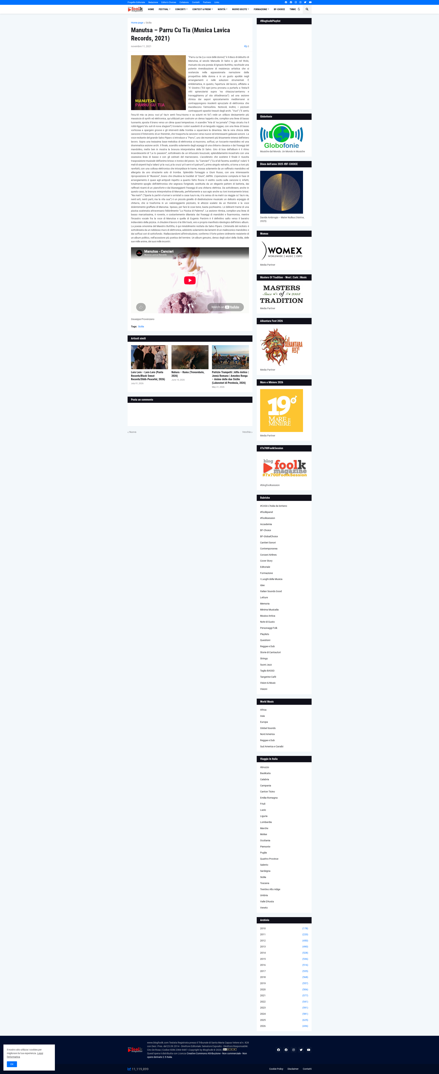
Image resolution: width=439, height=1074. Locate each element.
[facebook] (286, 2)
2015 (284, 959)
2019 (284, 983)
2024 (284, 1013)
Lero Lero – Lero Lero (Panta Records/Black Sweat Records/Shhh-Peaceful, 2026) (148, 376)
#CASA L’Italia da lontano (273, 506)
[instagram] (296, 2)
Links (216, 2)
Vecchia (246, 432)
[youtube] (310, 2)
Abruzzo (264, 767)
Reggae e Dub (267, 646)
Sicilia (149, 22)
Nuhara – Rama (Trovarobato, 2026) (187, 374)
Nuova (132, 432)
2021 (284, 995)
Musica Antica (267, 615)
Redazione (153, 2)
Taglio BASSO (267, 670)
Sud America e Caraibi (271, 746)
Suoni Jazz (266, 664)
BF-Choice (265, 530)
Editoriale (265, 567)
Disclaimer (293, 1068)
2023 (284, 1007)
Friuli (262, 803)
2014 (284, 952)
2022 (284, 1001)
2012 (284, 940)
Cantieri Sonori (268, 542)
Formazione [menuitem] (260, 9)
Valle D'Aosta (267, 901)
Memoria (265, 603)
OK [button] (12, 1064)
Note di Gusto (267, 621)
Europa (264, 722)
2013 (284, 946)
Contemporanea (268, 548)
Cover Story (266, 560)
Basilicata (265, 773)
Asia (262, 716)
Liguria (264, 816)
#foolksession (267, 518)
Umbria (264, 895)
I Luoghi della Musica (271, 579)
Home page (137, 22)
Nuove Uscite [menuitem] (239, 9)
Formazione (266, 573)
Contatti (196, 2)
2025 (284, 1020)
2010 (284, 928)
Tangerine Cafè (268, 676)
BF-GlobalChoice (269, 536)
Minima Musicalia (269, 609)
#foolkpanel (266, 512)
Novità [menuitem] (221, 9)
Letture (264, 597)
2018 (284, 977)
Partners (207, 2)
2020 (284, 989)
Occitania (265, 840)
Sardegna (265, 871)
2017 (284, 971)
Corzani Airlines (268, 554)
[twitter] (305, 2)
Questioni (265, 640)
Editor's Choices (168, 2)
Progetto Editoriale (136, 2)
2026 (284, 1026)
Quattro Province (269, 858)
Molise (263, 834)
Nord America (267, 734)
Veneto (264, 907)
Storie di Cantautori (270, 652)
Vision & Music (268, 682)
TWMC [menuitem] (293, 9)
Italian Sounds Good (271, 591)
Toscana (264, 883)
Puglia (263, 852)
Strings (264, 658)
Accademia (266, 524)
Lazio (263, 810)
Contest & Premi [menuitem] (201, 9)
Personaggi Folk (268, 628)
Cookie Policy (276, 1068)
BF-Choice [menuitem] (279, 9)
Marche (264, 828)
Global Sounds (268, 728)
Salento (264, 864)
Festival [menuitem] (163, 9)
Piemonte (265, 846)
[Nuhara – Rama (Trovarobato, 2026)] (190, 357)
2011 (284, 934)
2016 (284, 965)
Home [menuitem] (151, 9)
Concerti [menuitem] (180, 9)
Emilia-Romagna (269, 797)
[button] (299, 9)
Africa (263, 709)
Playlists (264, 634)
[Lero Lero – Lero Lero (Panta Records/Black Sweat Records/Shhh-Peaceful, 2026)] (149, 357)
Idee (262, 585)
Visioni (263, 689)
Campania (265, 785)
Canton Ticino (267, 791)
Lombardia (266, 822)
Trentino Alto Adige (270, 889)
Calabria (264, 779)
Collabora (184, 2)
